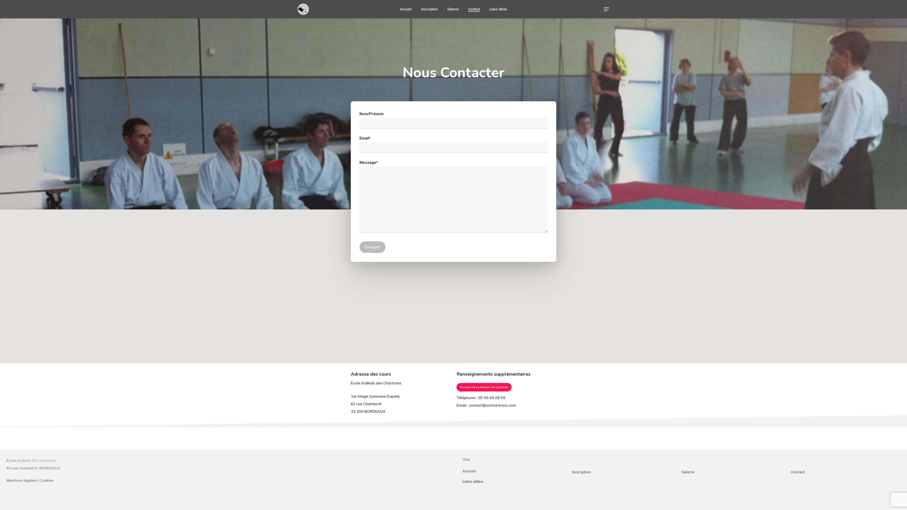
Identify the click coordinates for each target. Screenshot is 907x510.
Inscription (581, 472)
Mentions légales (21, 480)
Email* (365, 138)
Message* (368, 162)
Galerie (687, 472)
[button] (606, 9)
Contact (798, 472)
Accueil (469, 471)
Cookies (46, 480)
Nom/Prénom (371, 114)
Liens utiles (472, 481)
